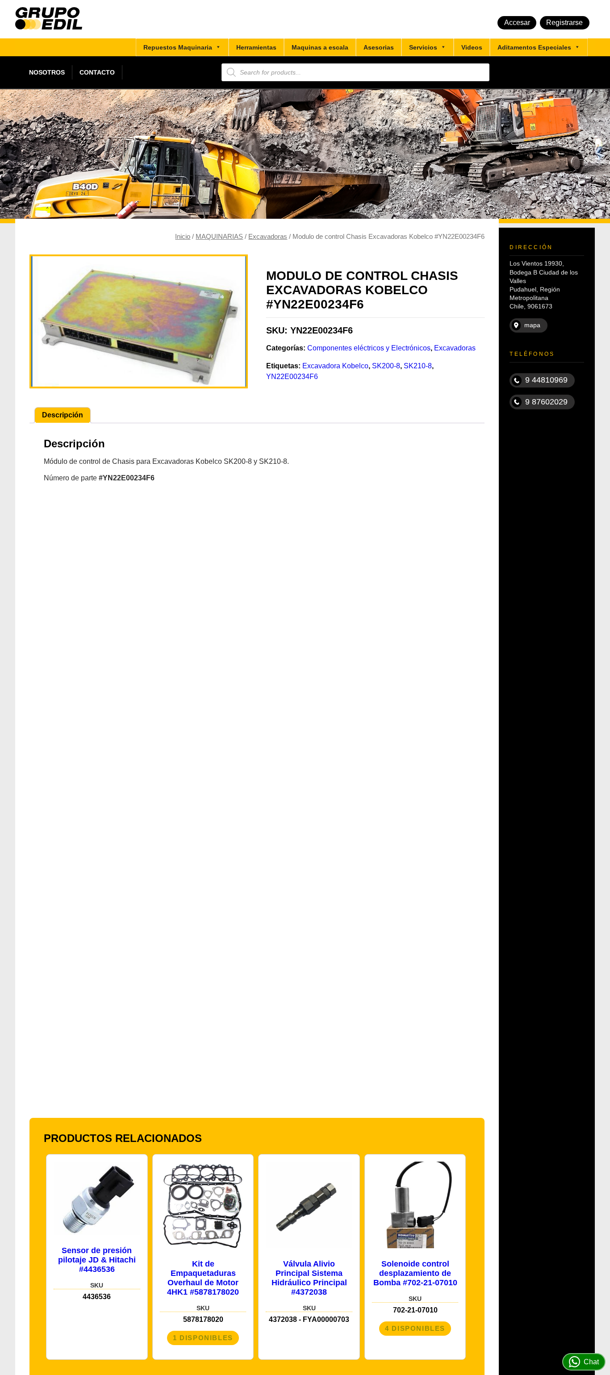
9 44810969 (546, 379)
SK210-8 (418, 366)
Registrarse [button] (564, 22)
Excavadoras (267, 236)
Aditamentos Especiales (534, 47)
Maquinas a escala (320, 47)
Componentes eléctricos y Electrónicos (368, 348)
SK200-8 (386, 366)
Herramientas (256, 47)
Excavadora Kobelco (335, 366)
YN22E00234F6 (292, 376)
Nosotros (47, 72)
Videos (471, 47)
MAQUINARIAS (219, 236)
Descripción (62, 415)
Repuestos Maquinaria (177, 47)
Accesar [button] (517, 22)
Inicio (182, 236)
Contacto (97, 72)
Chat (591, 1362)
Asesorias (378, 47)
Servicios (423, 47)
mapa (532, 325)
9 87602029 (546, 401)
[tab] (62, 415)
